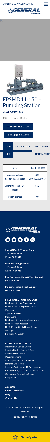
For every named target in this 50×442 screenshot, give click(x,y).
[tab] (8, 150)
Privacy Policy (20, 416)
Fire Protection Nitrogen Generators (22, 320)
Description (22, 146)
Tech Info (8, 150)
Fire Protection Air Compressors (20, 303)
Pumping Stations (13, 357)
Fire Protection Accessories (18, 324)
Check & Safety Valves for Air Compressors (24, 370)
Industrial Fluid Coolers (15, 353)
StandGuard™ (11, 317)
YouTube (14, 239)
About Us (10, 386)
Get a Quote (29, 437)
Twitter (20, 239)
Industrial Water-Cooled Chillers (19, 350)
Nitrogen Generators (14, 364)
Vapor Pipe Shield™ (13, 313)
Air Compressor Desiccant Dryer (20, 360)
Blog (7, 394)
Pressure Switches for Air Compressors (23, 367)
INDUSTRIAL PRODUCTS (18, 343)
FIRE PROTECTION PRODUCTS (21, 299)
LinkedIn (7, 239)
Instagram (32, 239)
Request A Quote (18, 135)
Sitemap (33, 416)
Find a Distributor (18, 126)
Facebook (26, 239)
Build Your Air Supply (14, 334)
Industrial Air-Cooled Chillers (18, 347)
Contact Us (11, 398)
